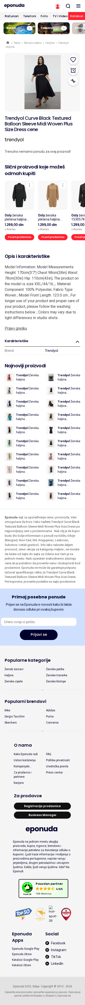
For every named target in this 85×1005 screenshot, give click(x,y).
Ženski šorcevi (13, 669)
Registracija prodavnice (42, 806)
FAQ (48, 754)
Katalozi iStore (21, 965)
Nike (7, 710)
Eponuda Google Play (25, 948)
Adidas (50, 710)
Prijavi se (39, 634)
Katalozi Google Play (25, 959)
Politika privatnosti (58, 760)
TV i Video (60, 16)
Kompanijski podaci (22, 767)
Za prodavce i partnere (22, 774)
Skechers (10, 722)
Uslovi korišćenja (25, 760)
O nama (23, 745)
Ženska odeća (33, 43)
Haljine (50, 43)
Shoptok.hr (51, 995)
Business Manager (42, 815)
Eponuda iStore (22, 954)
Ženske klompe (56, 681)
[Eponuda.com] (21, 6)
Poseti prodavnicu (19, 237)
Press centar (54, 772)
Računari (11, 16)
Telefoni (29, 16)
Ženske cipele (13, 681)
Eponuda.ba (64, 995)
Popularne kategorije (28, 660)
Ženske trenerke (56, 675)
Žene (17, 43)
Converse (52, 722)
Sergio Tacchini (14, 716)
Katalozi (76, 16)
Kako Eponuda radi (26, 754)
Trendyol (51, 350)
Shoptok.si (39, 995)
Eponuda (8, 43)
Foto (44, 16)
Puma (50, 716)
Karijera (19, 783)
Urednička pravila (57, 766)
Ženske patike (55, 669)
